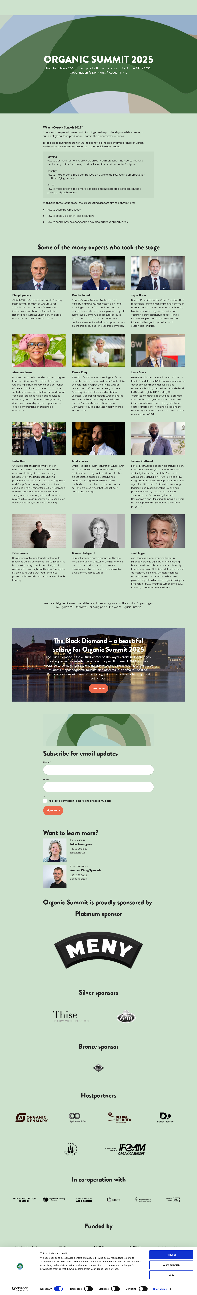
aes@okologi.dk (78, 879)
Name (47, 762)
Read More (98, 688)
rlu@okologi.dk (77, 852)
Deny (171, 1275)
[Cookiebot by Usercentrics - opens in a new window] (19, 1289)
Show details (160, 1289)
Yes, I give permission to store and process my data (80, 801)
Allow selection (171, 1265)
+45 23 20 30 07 (78, 848)
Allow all (171, 1254)
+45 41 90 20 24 (78, 875)
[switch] (88, 1288)
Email (46, 779)
